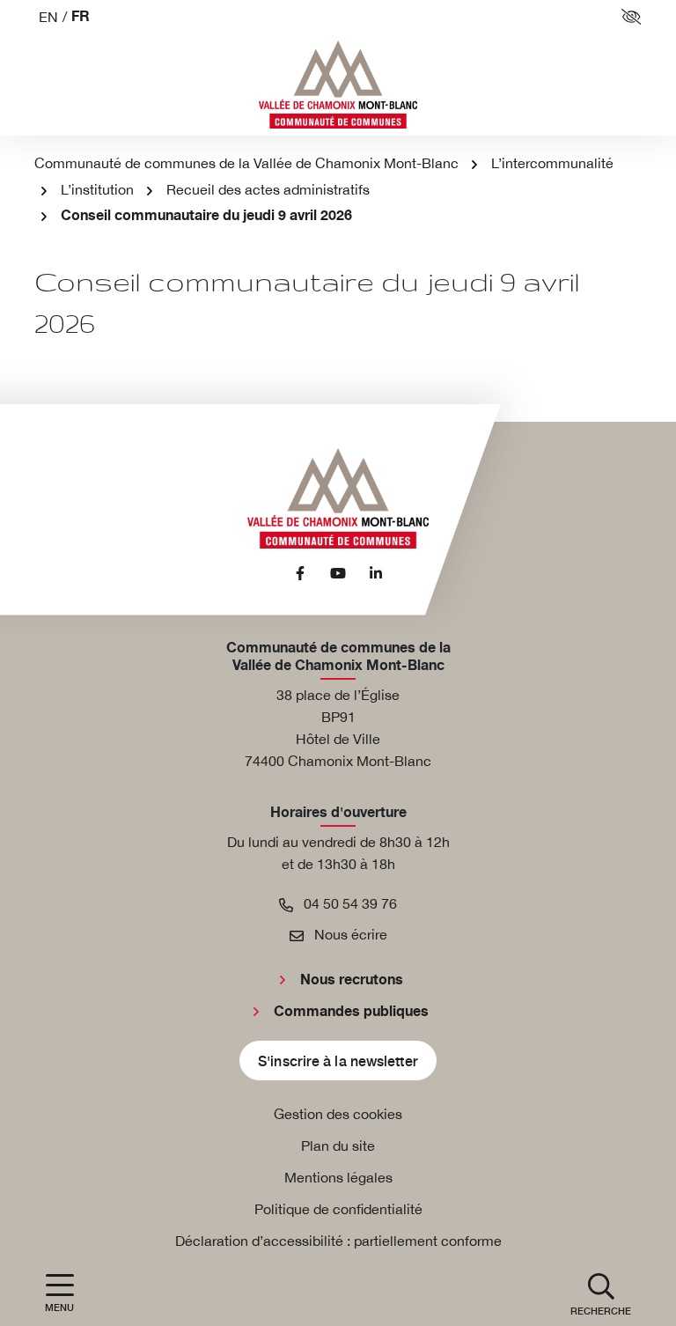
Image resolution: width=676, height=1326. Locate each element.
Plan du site (338, 1145)
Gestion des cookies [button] (338, 1114)
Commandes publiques (351, 1011)
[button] (601, 1293)
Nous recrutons (351, 980)
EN (48, 17)
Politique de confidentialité (338, 1209)
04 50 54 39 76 (348, 903)
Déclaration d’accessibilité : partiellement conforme (338, 1241)
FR (80, 17)
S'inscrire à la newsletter (338, 1060)
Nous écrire (349, 934)
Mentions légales (338, 1177)
